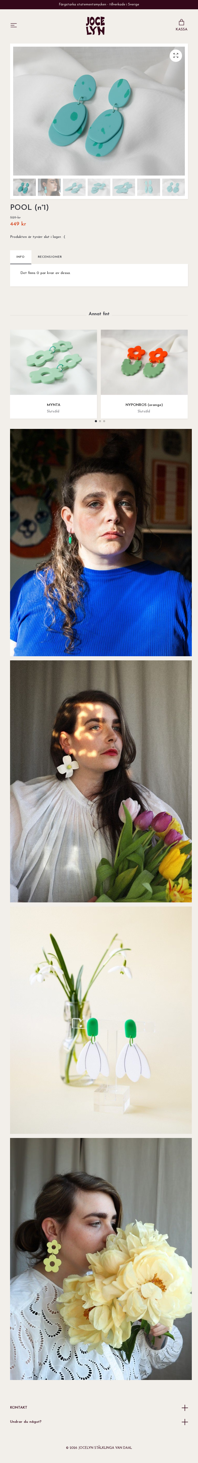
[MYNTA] (53, 364)
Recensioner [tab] (50, 257)
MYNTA (53, 405)
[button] (96, 421)
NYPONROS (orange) (144, 405)
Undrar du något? (26, 1422)
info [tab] (20, 257)
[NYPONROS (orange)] (144, 364)
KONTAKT (18, 1408)
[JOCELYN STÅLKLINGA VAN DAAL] (95, 25)
